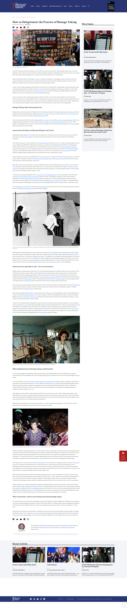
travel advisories (42, 462)
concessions (26, 280)
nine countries (59, 158)
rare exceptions (65, 150)
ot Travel (15, 464)
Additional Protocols (39, 116)
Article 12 (53, 383)
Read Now (111, 6)
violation (46, 114)
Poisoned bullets (28, 137)
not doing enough (60, 279)
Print (65, 6)
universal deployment (56, 252)
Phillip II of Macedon (61, 112)
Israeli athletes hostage (28, 188)
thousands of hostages (29, 295)
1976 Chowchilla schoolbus (36, 488)
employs (40, 93)
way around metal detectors (34, 260)
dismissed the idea (70, 254)
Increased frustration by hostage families (49, 277)
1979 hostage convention (20, 186)
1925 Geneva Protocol (44, 143)
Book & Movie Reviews (55, 6)
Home (32, 6)
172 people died (74, 308)
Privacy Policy (60, 599)
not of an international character (64, 120)
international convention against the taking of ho (38, 381)
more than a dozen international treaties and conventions (26, 176)
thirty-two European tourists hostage (28, 297)
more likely (56, 262)
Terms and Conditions (70, 599)
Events (70, 6)
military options (28, 279)
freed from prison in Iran (40, 91)
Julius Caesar (71, 112)
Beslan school (29, 289)
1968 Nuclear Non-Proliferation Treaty (42, 158)
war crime (46, 120)
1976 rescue (24, 305)
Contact (84, 6)
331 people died (42, 312)
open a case (73, 124)
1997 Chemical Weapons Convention (68, 147)
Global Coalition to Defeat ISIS (32, 178)
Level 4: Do (76, 462)
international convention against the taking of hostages (50, 122)
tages (52, 381)
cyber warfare (16, 170)
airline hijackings (43, 186)
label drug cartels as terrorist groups (53, 180)
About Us (77, 6)
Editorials (44, 6)
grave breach (72, 114)
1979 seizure (49, 293)
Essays (38, 6)
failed (48, 306)
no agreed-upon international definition (46, 175)
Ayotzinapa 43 (17, 488)
